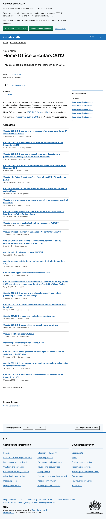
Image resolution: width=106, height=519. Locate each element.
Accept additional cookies (15, 28)
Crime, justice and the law (14, 476)
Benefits (6, 453)
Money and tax (43, 471)
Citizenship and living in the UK (16, 471)
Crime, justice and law (18, 43)
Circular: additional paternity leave (18, 334)
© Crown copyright (95, 512)
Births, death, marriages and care (17, 457)
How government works (82, 481)
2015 (34, 112)
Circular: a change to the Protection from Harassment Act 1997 (30, 223)
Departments (77, 453)
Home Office (16, 74)
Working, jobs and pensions (48, 485)
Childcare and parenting (13, 467)
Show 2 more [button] (76, 121)
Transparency (77, 476)
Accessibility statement (36, 499)
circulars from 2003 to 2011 (26, 117)
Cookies (21, 499)
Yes (30, 428)
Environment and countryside (49, 462)
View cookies (60, 28)
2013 (48, 112)
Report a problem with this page (87, 428)
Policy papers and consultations (85, 471)
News (74, 457)
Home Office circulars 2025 (82, 117)
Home (5, 43)
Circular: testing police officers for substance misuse (26, 272)
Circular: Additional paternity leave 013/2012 (23, 252)
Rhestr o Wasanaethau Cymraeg (16, 502)
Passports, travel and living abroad (52, 476)
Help (5, 499)
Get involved (77, 485)
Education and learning (47, 453)
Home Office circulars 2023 (82, 110)
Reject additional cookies (41, 28)
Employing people (45, 457)
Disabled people (10, 481)
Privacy (12, 499)
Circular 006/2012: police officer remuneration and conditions (30, 325)
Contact (51, 499)
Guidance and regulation (82, 462)
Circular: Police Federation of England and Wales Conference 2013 (32, 232)
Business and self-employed (15, 462)
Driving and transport (12, 485)
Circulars (9, 95)
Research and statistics (82, 467)
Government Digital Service (43, 502)
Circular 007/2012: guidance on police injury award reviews (29, 316)
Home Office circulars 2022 (82, 113)
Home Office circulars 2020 (82, 102)
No (42, 428)
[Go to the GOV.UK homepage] (11, 37)
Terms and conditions (66, 499)
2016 (29, 112)
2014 (39, 112)
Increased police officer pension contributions (23, 343)
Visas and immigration (46, 481)
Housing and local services (48, 467)
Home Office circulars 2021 (82, 106)
